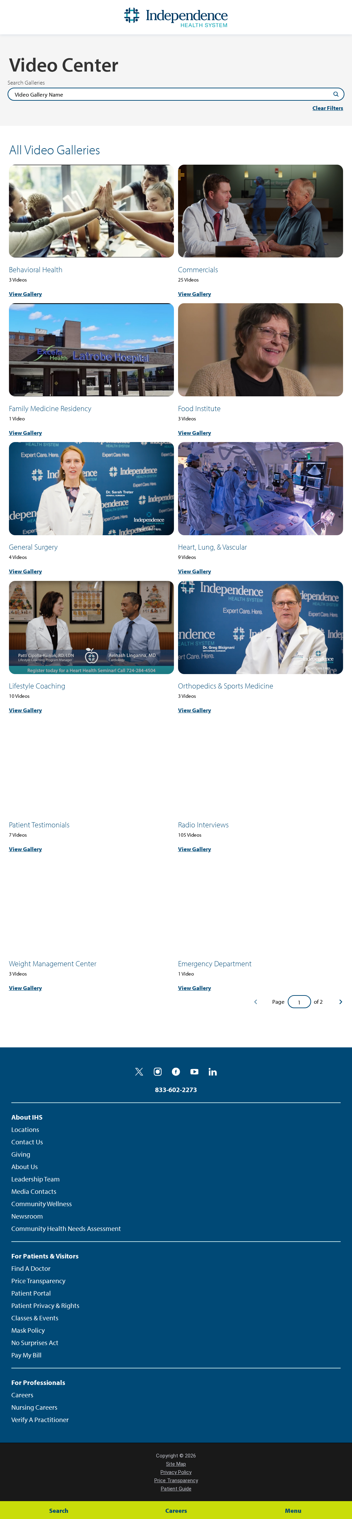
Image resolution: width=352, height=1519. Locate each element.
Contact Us (27, 1141)
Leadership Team (35, 1179)
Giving (20, 1154)
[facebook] (176, 1072)
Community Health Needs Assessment (66, 1228)
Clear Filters (327, 107)
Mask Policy (28, 1330)
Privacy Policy (176, 1472)
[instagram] (158, 1072)
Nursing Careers (34, 1407)
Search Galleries (26, 82)
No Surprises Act (34, 1342)
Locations (25, 1129)
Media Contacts (33, 1191)
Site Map (176, 1464)
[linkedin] (213, 1072)
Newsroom (27, 1216)
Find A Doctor (31, 1268)
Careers (22, 1394)
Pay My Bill (26, 1355)
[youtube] (194, 1072)
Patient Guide (176, 1489)
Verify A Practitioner (40, 1419)
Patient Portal (31, 1293)
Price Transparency (38, 1280)
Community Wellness (41, 1203)
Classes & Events (34, 1317)
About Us (24, 1166)
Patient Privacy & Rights (45, 1305)
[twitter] (139, 1072)
